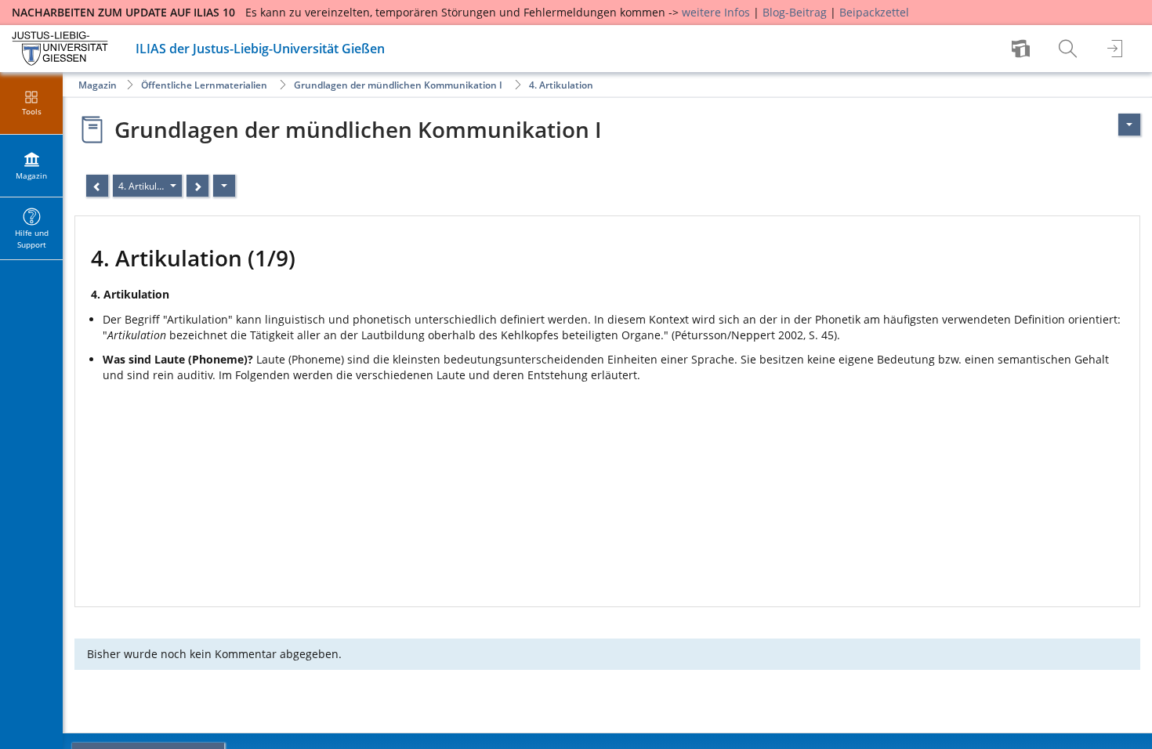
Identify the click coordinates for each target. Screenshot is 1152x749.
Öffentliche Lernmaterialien (204, 85)
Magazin (97, 85)
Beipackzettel (874, 12)
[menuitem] (1022, 48)
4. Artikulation (561, 85)
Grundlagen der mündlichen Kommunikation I (398, 85)
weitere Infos (716, 12)
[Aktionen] (224, 186)
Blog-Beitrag (795, 12)
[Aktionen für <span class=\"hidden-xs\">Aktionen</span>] (1129, 125)
